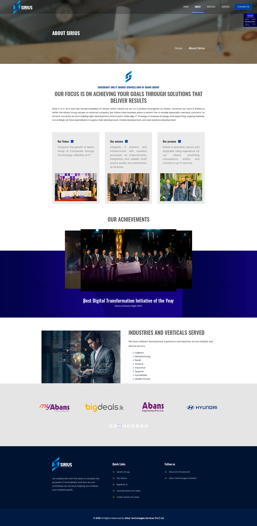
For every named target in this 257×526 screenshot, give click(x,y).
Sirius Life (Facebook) (179, 472)
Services (211, 6)
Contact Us (243, 6)
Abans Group (123, 472)
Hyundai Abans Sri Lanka (128, 491)
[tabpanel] (128, 303)
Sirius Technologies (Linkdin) (182, 478)
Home (186, 6)
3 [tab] (130, 310)
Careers (226, 6)
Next (172, 303)
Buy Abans (122, 478)
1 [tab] (122, 310)
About (198, 6)
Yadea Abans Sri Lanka (128, 497)
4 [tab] (134, 310)
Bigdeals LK (122, 484)
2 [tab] (126, 310)
